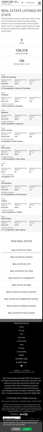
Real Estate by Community (21, 278)
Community (21, 341)
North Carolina (6, 130)
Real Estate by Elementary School (21, 299)
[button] (39, 3)
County (21, 330)
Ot (2, 165)
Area (21, 344)
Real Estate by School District (21, 292)
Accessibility (21, 351)
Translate (37, 418)
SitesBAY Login (21, 362)
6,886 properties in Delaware (12, 106)
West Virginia (6, 218)
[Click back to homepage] (8, 2)
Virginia (4, 201)
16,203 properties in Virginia (11, 212)
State (22, 327)
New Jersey (5, 147)
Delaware (4, 95)
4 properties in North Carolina (12, 141)
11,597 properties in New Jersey (13, 159)
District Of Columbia (8, 77)
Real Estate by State (21, 250)
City (21, 334)
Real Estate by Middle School (21, 306)
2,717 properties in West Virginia (13, 230)
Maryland (4, 112)
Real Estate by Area (21, 285)
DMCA (21, 355)
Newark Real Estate (21, 323)
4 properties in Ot (7, 176)
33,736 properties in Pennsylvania (14, 194)
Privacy (21, 348)
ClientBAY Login (21, 359)
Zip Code (21, 337)
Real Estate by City (21, 264)
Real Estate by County (22, 257)
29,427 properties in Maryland (12, 123)
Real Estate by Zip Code (21, 271)
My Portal (31, 2)
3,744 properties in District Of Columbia (15, 88)
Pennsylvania (6, 183)
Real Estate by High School (21, 313)
